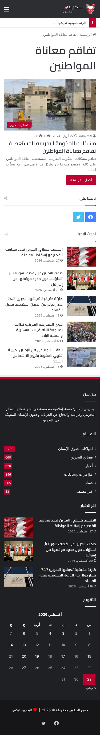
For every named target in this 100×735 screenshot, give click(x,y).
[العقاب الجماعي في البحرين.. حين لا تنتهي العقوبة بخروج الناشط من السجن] (81, 357)
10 (63, 645)
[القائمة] (6, 11)
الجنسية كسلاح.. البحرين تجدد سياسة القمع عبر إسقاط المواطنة (34, 252)
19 (37, 656)
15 (89, 656)
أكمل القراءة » (81, 180)
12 (37, 645)
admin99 (85, 136)
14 (11, 645)
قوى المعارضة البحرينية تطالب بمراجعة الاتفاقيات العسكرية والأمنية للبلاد (38, 330)
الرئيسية (86, 34)
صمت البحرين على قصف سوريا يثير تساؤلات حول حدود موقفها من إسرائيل (36, 279)
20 (24, 656)
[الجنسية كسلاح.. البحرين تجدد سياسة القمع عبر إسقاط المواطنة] (81, 257)
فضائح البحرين (81, 457)
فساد (89, 483)
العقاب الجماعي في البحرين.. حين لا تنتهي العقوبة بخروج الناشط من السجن (35, 355)
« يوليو (91, 688)
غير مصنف (84, 491)
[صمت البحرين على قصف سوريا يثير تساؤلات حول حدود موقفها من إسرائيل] (81, 280)
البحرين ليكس (22, 710)
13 (24, 645)
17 (63, 656)
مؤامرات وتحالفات (78, 474)
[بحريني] (74, 9)
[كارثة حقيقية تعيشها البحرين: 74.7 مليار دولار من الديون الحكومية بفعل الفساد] (81, 306)
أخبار (89, 466)
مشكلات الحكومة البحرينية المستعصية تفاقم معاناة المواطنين (52, 147)
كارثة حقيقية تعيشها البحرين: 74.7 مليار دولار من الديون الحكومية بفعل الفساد (34, 304)
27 (24, 668)
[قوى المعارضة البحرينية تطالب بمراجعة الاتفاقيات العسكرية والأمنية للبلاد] (81, 332)
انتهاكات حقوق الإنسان (75, 448)
